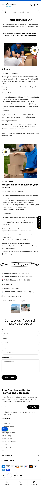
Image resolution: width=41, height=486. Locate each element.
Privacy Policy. (6, 414)
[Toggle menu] (3, 5)
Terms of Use (28, 412)
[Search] (37, 12)
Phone (4, 348)
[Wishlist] (31, 5)
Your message (7, 357)
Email (4, 339)
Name (4, 329)
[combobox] (20, 12)
